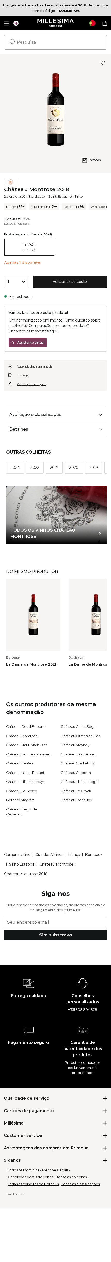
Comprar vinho (17, 854)
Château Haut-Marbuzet (26, 745)
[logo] (55, 23)
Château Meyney (75, 745)
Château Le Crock (76, 791)
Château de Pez (19, 763)
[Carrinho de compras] (105, 23)
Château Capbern (76, 772)
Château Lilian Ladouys (25, 781)
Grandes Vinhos (49, 854)
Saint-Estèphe (60, 196)
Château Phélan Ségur (80, 781)
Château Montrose (22, 736)
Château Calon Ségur (79, 726)
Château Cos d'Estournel (26, 726)
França (74, 854)
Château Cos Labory (78, 763)
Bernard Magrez (20, 800)
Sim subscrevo (55, 934)
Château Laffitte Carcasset (28, 754)
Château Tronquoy (76, 800)
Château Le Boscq (21, 791)
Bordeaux (36, 196)
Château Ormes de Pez (80, 736)
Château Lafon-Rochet (25, 772)
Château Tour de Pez (78, 754)
